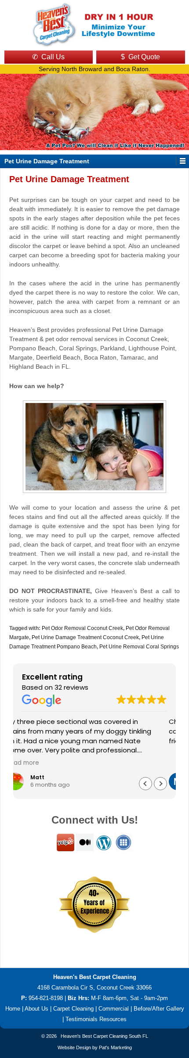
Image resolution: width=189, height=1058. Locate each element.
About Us (36, 1008)
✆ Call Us (48, 57)
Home (12, 1008)
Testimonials (81, 1019)
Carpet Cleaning (73, 1008)
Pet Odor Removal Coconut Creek (82, 628)
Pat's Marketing (115, 1047)
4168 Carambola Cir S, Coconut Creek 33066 (94, 987)
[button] (160, 783)
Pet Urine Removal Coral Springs (139, 647)
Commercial (113, 1008)
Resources (113, 1019)
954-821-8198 (46, 998)
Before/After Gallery (159, 1008)
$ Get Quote (140, 57)
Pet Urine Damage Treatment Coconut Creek (85, 637)
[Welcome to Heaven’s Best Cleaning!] (94, 24)
